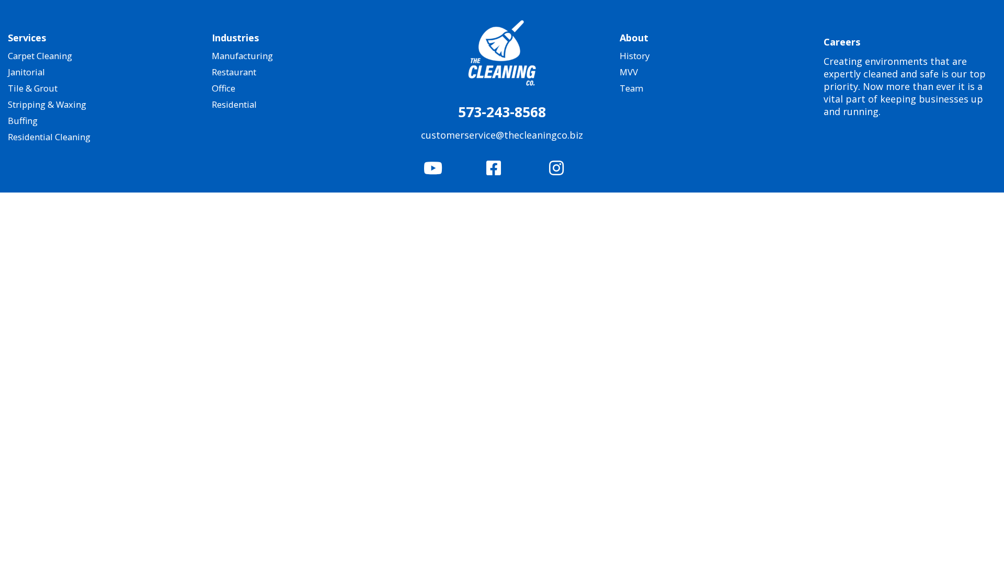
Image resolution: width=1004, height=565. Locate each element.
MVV (629, 72)
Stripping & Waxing (47, 104)
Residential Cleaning (49, 137)
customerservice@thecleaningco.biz (502, 135)
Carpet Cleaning (40, 56)
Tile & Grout (33, 88)
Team (631, 88)
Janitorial (26, 72)
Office (223, 88)
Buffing (23, 121)
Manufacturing (242, 56)
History (634, 56)
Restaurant (234, 72)
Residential (234, 104)
